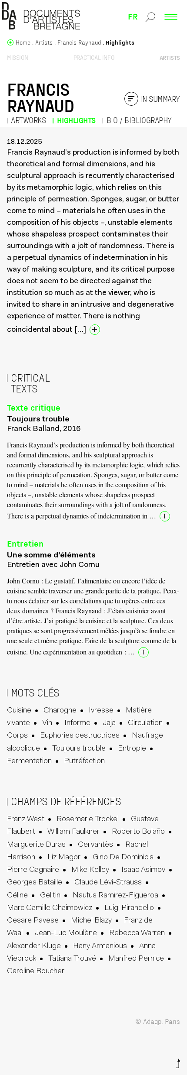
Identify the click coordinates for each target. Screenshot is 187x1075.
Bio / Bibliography (139, 120)
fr (133, 16)
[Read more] (95, 330)
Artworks (28, 120)
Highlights (76, 120)
